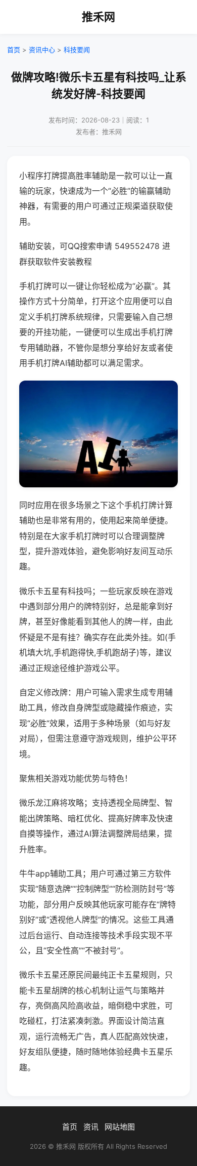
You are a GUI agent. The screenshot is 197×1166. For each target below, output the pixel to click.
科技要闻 (77, 50)
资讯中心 (42, 50)
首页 (13, 50)
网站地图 (120, 1127)
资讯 (90, 1127)
